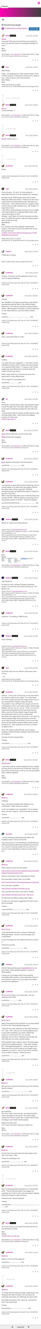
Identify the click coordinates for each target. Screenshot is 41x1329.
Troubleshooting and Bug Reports (16, 28)
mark (7, 67)
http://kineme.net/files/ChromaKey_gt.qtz (16, 888)
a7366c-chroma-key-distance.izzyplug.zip (16, 233)
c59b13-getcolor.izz (9, 419)
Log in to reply (34, 29)
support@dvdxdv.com (29, 968)
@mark (4, 108)
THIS (10, 41)
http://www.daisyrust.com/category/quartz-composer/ (20, 882)
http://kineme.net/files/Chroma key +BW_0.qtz (17, 895)
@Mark (4, 39)
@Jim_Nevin (6, 929)
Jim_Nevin (9, 834)
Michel (8, 35)
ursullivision (9, 166)
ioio (7, 399)
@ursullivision (6, 763)
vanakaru (8, 251)
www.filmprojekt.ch (16, 54)
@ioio (3, 434)
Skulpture (9, 519)
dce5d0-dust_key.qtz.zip (10, 1236)
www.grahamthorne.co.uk (19, 529)
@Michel (4, 798)
